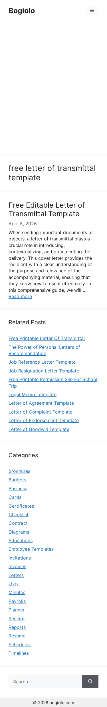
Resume (17, 636)
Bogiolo (22, 10)
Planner (17, 610)
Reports (17, 627)
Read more (20, 296)
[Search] (90, 681)
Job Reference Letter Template (42, 362)
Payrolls (17, 601)
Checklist (19, 514)
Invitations (20, 558)
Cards (15, 497)
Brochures (19, 471)
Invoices (17, 566)
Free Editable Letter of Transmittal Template (47, 209)
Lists (14, 584)
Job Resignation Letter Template (44, 371)
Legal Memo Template (32, 394)
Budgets (17, 480)
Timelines (19, 653)
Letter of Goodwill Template (39, 429)
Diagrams (19, 532)
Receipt (17, 618)
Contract (18, 523)
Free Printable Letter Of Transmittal (47, 338)
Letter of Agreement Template (41, 403)
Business (18, 488)
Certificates (21, 506)
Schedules (20, 644)
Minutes (17, 592)
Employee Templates (31, 549)
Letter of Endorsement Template (44, 420)
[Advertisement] (53, 88)
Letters (16, 575)
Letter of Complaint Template (40, 412)
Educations (21, 540)
